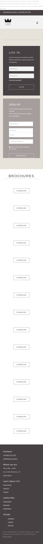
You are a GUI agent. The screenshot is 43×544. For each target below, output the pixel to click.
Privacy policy (12, 149)
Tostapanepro (10, 6)
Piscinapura (23, 6)
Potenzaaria (29, 1)
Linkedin (10, 522)
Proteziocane (35, 3)
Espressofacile (9, 3)
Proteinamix (17, 6)
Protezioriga (3, 1)
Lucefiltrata (28, 6)
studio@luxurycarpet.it (10, 12)
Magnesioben (35, 1)
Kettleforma (3, 3)
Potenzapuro (23, 1)
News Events (7, 485)
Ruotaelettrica (16, 1)
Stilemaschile (22, 3)
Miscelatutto (3, 8)
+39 (9, 455)
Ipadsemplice (3, 6)
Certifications (7, 508)
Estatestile (39, 6)
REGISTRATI (21, 156)
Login (21, 87)
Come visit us (7, 475)
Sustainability (7, 501)
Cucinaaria (34, 6)
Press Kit (6, 488)
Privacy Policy (7, 536)
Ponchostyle (9, 1)
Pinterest (11, 525)
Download (6, 505)
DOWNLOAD (21, 191)
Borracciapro (29, 3)
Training (5, 492)
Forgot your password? (15, 80)
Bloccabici (16, 3)
